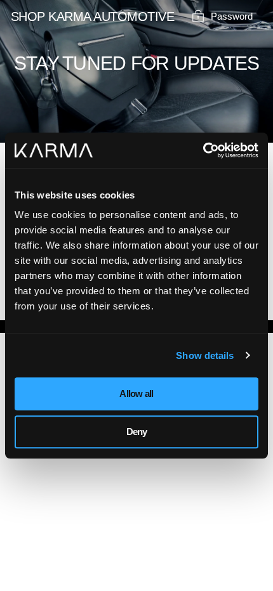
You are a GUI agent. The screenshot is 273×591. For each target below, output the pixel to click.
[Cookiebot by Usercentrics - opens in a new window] (202, 150)
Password (232, 16)
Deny (136, 431)
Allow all (136, 393)
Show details (205, 355)
